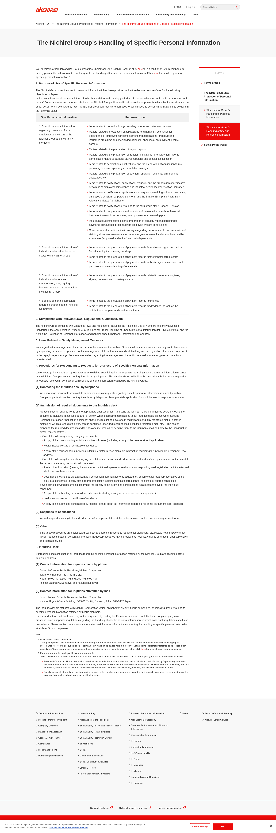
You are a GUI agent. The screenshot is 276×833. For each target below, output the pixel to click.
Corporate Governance (50, 737)
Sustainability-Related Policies (95, 731)
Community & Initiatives (91, 755)
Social (83, 749)
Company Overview (48, 725)
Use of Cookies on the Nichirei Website (69, 827)
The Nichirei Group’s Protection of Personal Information (86, 23)
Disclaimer (136, 771)
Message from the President (52, 719)
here (140, 69)
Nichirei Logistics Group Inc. (133, 808)
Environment (86, 743)
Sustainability (101, 14)
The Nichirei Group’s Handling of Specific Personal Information (218, 131)
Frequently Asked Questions (145, 777)
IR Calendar (137, 765)
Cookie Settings (200, 827)
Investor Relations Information (132, 14)
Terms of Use (212, 83)
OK (222, 827)
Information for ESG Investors (95, 773)
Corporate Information (75, 14)
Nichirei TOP (43, 23)
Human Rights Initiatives (50, 755)
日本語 (178, 7)
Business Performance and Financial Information (149, 727)
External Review (88, 767)
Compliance (44, 743)
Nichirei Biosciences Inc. (170, 808)
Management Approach (50, 731)
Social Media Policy (215, 144)
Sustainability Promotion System (96, 737)
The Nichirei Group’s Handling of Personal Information (218, 114)
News (195, 14)
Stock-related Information (144, 735)
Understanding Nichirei (142, 747)
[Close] (270, 826)
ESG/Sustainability (140, 753)
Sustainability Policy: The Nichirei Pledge (100, 725)
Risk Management (47, 749)
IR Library (136, 741)
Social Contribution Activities (94, 761)
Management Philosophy (143, 719)
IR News (135, 759)
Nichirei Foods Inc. (99, 808)
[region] (138, 826)
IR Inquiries (136, 783)
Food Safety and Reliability (171, 14)
